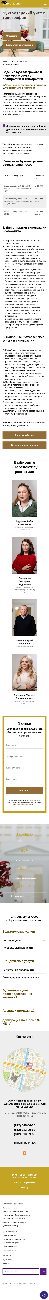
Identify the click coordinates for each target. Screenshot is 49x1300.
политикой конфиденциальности (24, 804)
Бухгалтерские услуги (19, 61)
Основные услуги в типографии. (20, 88)
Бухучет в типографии (11, 64)
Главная (5, 61)
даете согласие (32, 800)
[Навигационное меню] (45, 4)
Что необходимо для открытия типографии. (25, 85)
